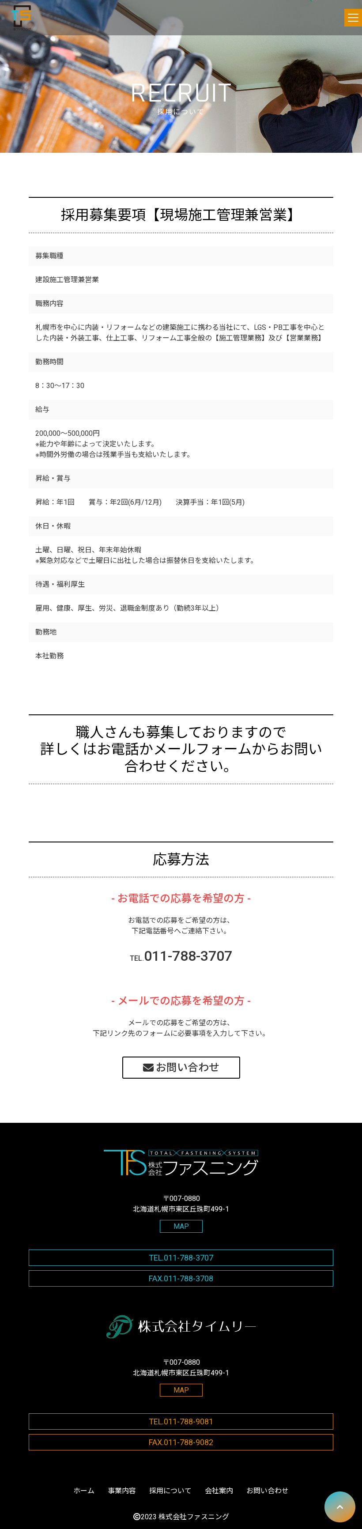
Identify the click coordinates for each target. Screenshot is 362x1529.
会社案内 (219, 1491)
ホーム (83, 1491)
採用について (170, 1491)
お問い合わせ (187, 1067)
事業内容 (122, 1491)
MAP (181, 1226)
